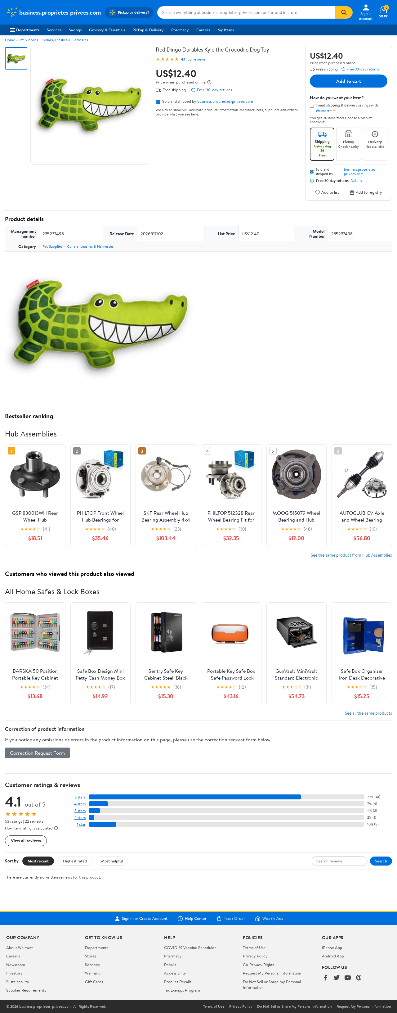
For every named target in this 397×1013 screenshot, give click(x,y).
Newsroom (15, 964)
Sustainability (17, 981)
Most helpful (112, 861)
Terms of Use (254, 947)
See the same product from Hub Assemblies (351, 555)
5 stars (80, 797)
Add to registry (369, 192)
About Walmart (19, 947)
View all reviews (26, 840)
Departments (27, 30)
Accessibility (175, 973)
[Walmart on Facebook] (325, 978)
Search (381, 861)
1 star (81, 824)
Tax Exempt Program (182, 990)
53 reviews (196, 59)
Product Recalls (177, 981)
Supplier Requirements (26, 990)
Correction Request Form (37, 752)
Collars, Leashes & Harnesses (65, 40)
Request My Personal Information (272, 973)
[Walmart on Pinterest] (358, 978)
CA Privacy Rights (258, 964)
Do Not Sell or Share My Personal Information (294, 1006)
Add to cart (348, 81)
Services (54, 30)
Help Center (196, 918)
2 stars (80, 817)
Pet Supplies (28, 40)
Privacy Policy (255, 956)
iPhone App (332, 947)
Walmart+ (93, 973)
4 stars (80, 804)
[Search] (344, 12)
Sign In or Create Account (144, 918)
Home (10, 40)
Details (356, 181)
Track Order (234, 918)
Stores (90, 956)
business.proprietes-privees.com (225, 101)
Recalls (170, 964)
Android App (333, 956)
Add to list (330, 192)
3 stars (80, 810)
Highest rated (75, 861)
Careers (203, 30)
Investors (14, 973)
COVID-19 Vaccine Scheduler (190, 947)
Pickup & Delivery (148, 30)
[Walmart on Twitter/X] (336, 978)
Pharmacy (180, 30)
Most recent (38, 861)
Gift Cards (94, 981)
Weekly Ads (272, 918)
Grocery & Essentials (107, 30)
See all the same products (368, 713)
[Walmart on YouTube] (347, 978)
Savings (75, 30)
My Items (225, 30)
